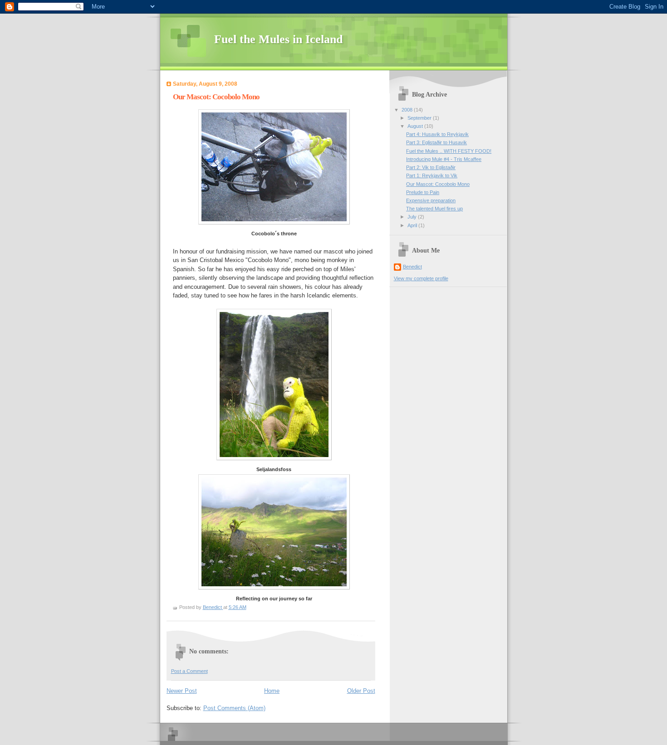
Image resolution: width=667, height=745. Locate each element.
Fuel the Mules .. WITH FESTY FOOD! (448, 151)
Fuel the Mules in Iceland (278, 39)
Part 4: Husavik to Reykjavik (437, 134)
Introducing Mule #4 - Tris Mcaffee (443, 159)
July (412, 216)
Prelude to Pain (422, 192)
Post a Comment (189, 671)
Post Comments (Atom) (234, 708)
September (420, 118)
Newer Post (182, 690)
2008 (408, 109)
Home (272, 690)
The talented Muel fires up (434, 208)
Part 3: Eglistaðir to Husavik (436, 142)
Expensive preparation (431, 200)
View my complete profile (421, 278)
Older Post (361, 690)
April (412, 225)
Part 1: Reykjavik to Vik (431, 175)
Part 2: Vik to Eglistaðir (431, 167)
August (415, 126)
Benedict (412, 266)
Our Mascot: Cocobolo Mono (438, 184)
